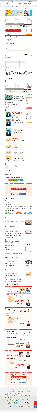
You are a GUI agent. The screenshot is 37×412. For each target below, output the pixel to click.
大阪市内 (26, 391)
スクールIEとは (7, 5)
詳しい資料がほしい (21, 394)
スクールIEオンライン (27, 389)
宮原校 (27, 124)
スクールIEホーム (6, 6)
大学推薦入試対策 (20, 389)
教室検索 (20, 5)
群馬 (10, 391)
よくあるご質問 (25, 5)
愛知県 (17, 391)
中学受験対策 (12, 389)
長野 (12, 391)
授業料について (16, 393)
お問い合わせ (29, 5)
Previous (5, 21)
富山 (14, 391)
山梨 (13, 391)
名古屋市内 (19, 391)
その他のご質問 (19, 393)
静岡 (22, 391)
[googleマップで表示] (30, 8)
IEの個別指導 (16, 5)
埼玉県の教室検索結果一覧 (12, 6)
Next (31, 21)
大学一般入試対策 (17, 389)
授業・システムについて (12, 393)
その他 (20, 391)
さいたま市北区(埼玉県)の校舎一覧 (29, 127)
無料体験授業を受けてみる (12, 394)
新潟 (11, 391)
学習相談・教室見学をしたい (17, 394)
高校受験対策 (14, 389)
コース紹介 (12, 5)
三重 (23, 391)
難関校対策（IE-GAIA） (23, 389)
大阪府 (24, 391)
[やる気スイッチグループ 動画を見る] (29, 1)
